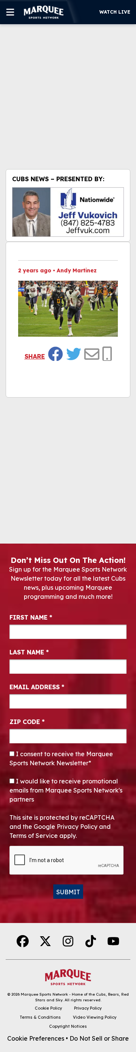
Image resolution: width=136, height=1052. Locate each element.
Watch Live (114, 12)
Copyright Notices (68, 1026)
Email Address (36, 687)
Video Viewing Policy (94, 1017)
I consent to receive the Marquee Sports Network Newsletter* (61, 758)
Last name (29, 652)
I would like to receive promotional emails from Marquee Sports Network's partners (65, 790)
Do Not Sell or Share (99, 1038)
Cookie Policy (48, 1008)
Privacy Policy (88, 1008)
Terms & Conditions (40, 1017)
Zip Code (27, 722)
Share (35, 356)
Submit (68, 892)
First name (30, 617)
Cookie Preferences (35, 1038)
